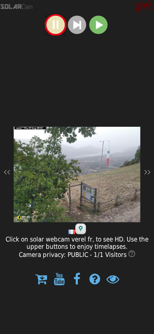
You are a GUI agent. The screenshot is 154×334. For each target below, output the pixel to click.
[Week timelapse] (98, 33)
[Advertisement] (77, 81)
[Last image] (55, 33)
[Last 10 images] (77, 33)
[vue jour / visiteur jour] (131, 254)
